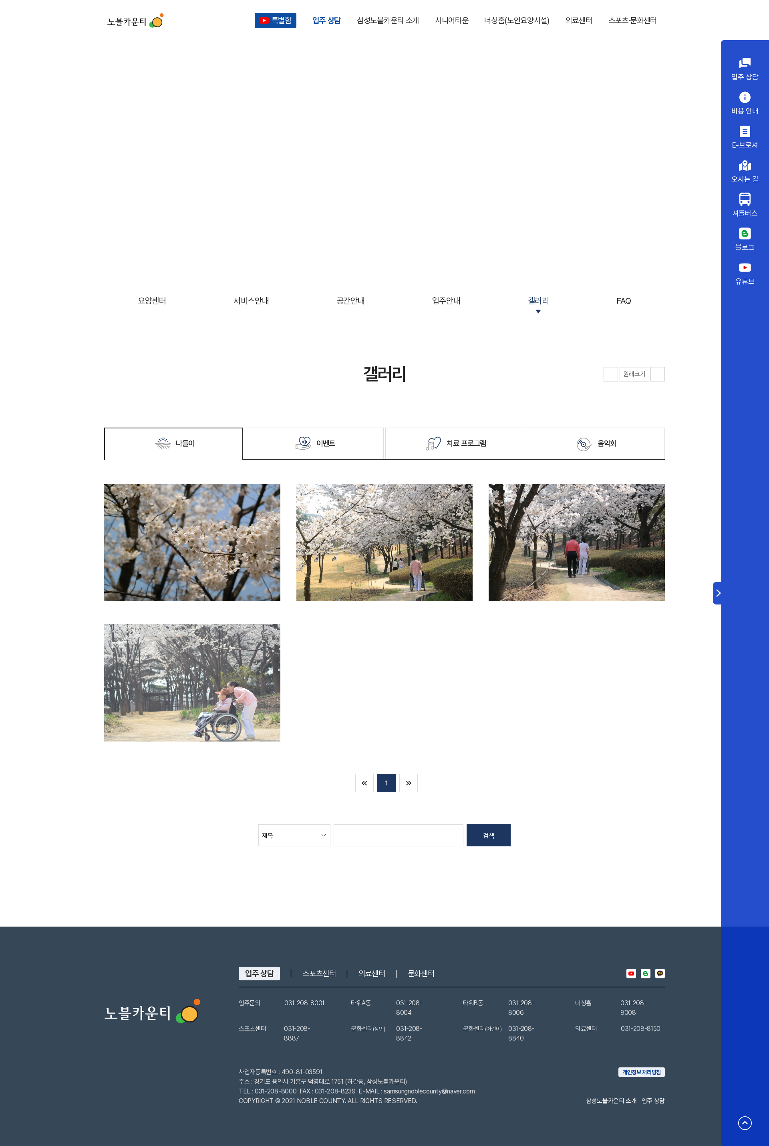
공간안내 (350, 301)
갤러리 (538, 301)
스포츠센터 (319, 973)
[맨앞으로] (364, 783)
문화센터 (421, 973)
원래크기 (634, 374)
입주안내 (446, 301)
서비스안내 (251, 301)
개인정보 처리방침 (641, 1072)
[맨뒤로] (408, 783)
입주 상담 (259, 973)
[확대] (611, 374)
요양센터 (152, 301)
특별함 (282, 20)
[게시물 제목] (192, 542)
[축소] (657, 374)
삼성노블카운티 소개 (611, 1101)
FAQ (623, 301)
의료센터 (371, 973)
